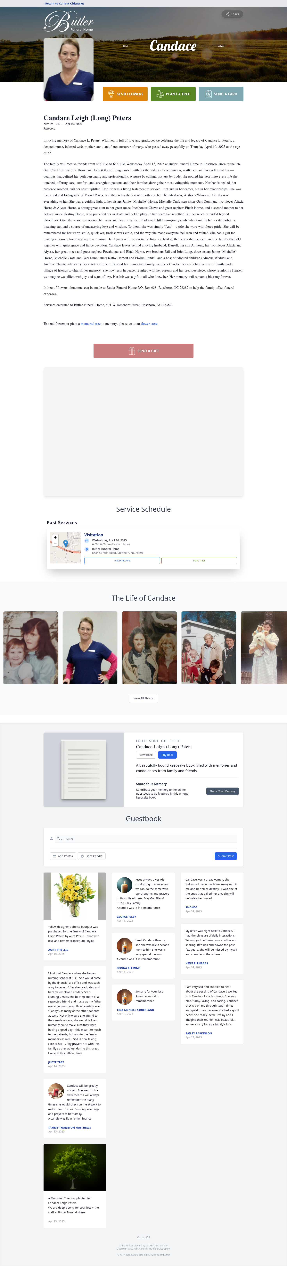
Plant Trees (199, 560)
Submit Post (226, 856)
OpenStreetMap (147, 1255)
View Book (145, 755)
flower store (149, 323)
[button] (65, 544)
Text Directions (122, 560)
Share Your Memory (222, 791)
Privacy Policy (132, 1248)
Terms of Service (154, 1248)
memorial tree (91, 323)
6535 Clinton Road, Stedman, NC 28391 (117, 553)
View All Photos (143, 698)
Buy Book (167, 755)
